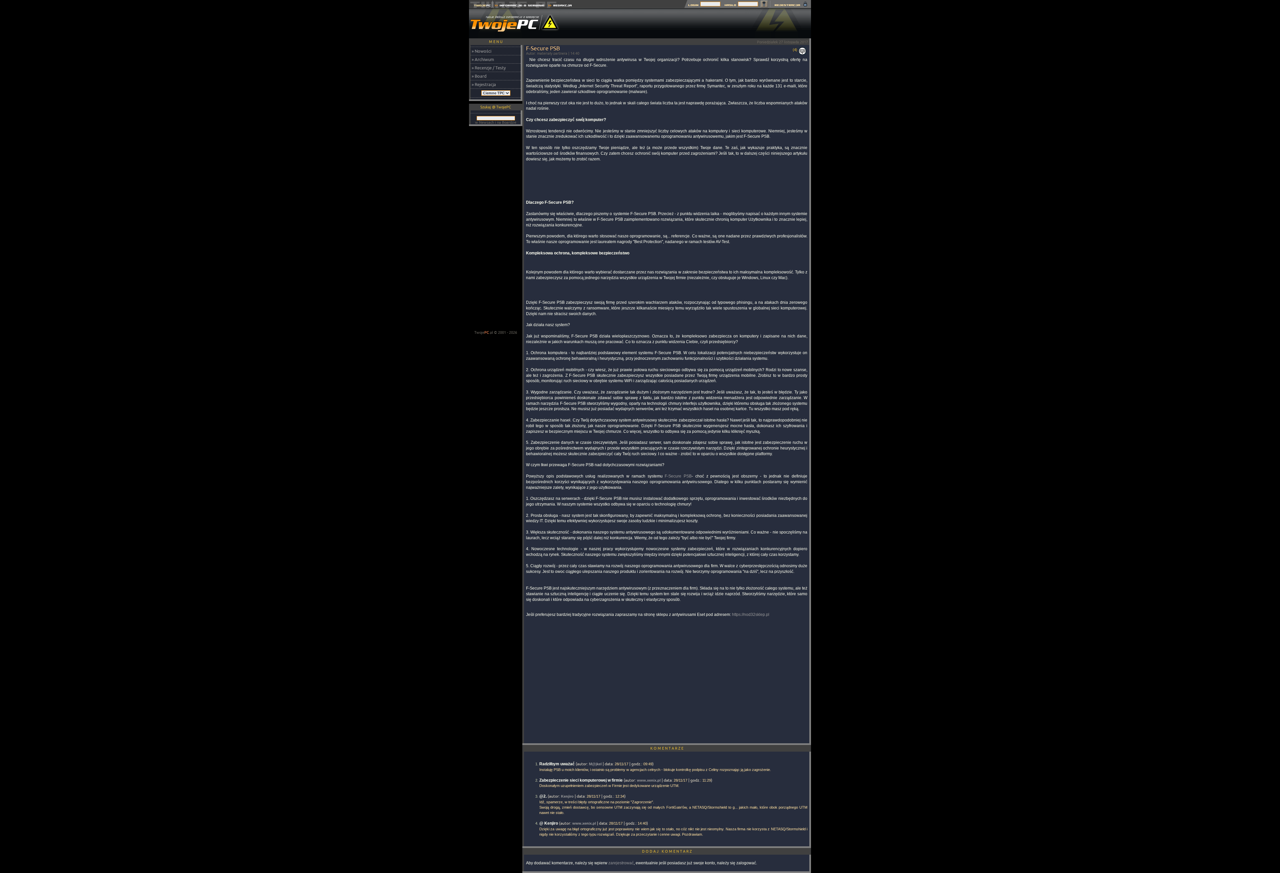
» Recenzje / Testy (489, 67)
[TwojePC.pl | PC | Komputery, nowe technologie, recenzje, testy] (481, 6)
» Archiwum (483, 59)
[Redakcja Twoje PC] (560, 6)
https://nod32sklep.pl (750, 614)
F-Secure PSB (678, 476)
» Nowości (481, 51)
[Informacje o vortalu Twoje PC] (519, 6)
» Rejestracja (484, 84)
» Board (479, 76)
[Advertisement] (689, 23)
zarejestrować (621, 863)
